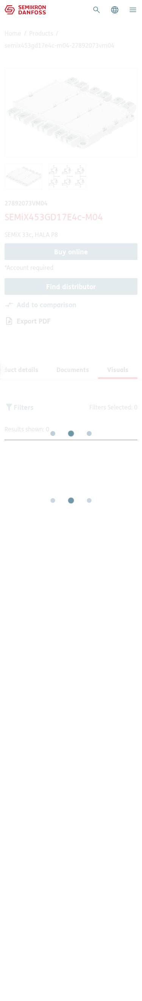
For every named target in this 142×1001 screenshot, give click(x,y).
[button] (114, 9)
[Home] (25, 9)
